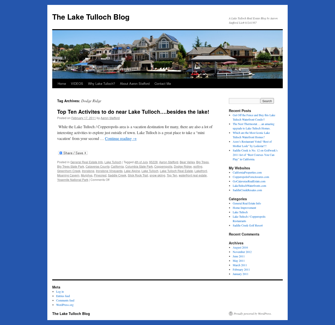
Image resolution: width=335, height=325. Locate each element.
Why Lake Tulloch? (101, 83)
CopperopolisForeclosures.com (251, 177)
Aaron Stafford (110, 118)
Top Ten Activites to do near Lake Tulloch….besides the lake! (133, 111)
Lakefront (200, 171)
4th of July (141, 162)
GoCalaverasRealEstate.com (249, 181)
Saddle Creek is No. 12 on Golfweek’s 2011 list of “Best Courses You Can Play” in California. (255, 154)
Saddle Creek (117, 175)
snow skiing (157, 175)
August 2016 (240, 247)
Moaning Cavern (68, 175)
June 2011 (239, 256)
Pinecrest (100, 175)
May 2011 (239, 260)
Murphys (86, 175)
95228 (153, 162)
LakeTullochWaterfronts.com (249, 186)
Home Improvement (244, 208)
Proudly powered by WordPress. (253, 313)
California (117, 166)
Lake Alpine (132, 171)
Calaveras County (97, 166)
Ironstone (88, 171)
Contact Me (163, 83)
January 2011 (240, 274)
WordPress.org (65, 305)
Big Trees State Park (70, 166)
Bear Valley (187, 162)
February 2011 (241, 269)
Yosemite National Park (72, 179)
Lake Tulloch (112, 162)
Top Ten (172, 175)
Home (62, 83)
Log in (60, 291)
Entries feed (63, 296)
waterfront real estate (193, 175)
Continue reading (121, 138)
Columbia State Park (139, 166)
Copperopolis (163, 166)
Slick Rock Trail (138, 175)
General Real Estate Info (86, 162)
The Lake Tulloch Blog (90, 16)
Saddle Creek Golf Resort (248, 225)
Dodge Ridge (183, 166)
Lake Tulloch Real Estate (176, 171)
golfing (197, 166)
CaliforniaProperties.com (247, 172)
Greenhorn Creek (68, 171)
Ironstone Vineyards (109, 171)
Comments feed (65, 300)
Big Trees (202, 162)
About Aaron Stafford (135, 83)
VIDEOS (77, 83)
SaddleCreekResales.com (247, 190)
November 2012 (242, 252)
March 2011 (240, 265)
